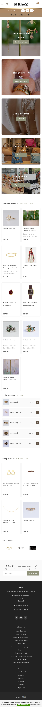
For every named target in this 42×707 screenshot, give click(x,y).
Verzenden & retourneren (21, 637)
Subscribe (33, 573)
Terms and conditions (21, 640)
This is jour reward (21, 653)
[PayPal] (24, 697)
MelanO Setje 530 (9, 228)
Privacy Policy (21, 643)
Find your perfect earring (21, 662)
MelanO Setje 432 (9, 340)
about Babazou (21, 631)
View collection (26, 204)
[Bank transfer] (17, 697)
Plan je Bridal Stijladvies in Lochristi (21, 656)
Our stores (21, 650)
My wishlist (21, 681)
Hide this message (23, 704)
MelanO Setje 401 (29, 340)
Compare (21, 684)
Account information (21, 672)
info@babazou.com (22, 609)
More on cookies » (35, 704)
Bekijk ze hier (21, 155)
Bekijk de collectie (21, 42)
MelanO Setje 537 (29, 520)
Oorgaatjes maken (21, 659)
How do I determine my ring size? (21, 647)
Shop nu (21, 118)
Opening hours (21, 634)
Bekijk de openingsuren (21, 185)
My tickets (21, 678)
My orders (21, 675)
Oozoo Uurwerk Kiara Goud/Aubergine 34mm (30, 305)
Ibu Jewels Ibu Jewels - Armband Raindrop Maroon (31, 485)
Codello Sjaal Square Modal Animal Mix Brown (30, 268)
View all (19, 395)
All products (21, 688)
